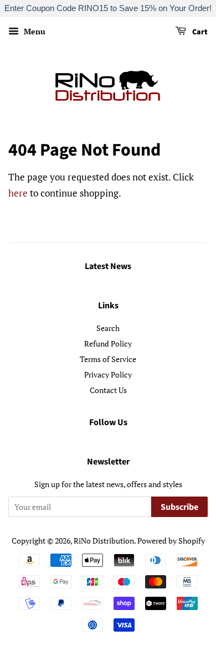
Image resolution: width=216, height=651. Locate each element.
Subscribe (179, 507)
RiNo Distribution (104, 540)
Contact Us (108, 390)
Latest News (108, 266)
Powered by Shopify (171, 540)
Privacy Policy (108, 374)
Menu (33, 31)
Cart (199, 32)
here (18, 193)
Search (108, 328)
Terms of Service (108, 359)
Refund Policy (108, 343)
